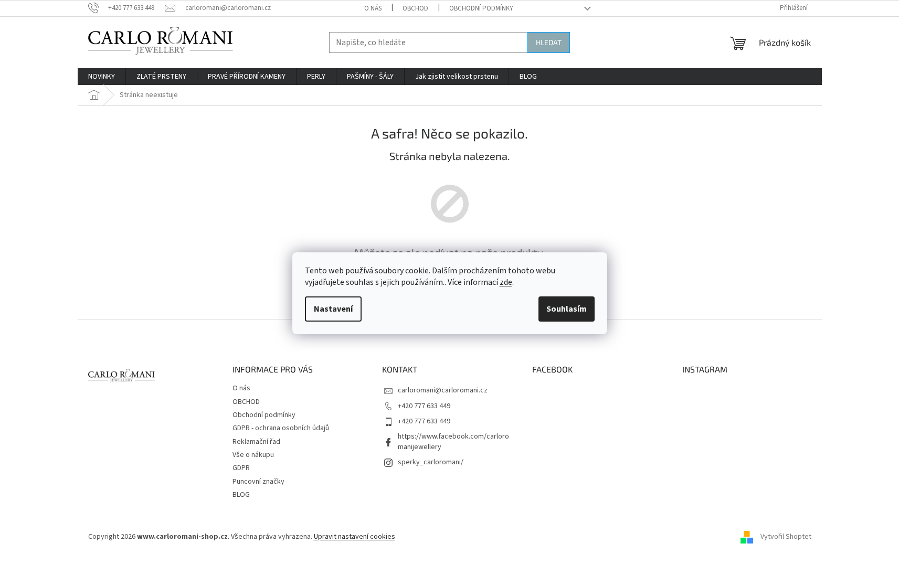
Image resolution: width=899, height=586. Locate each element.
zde (506, 282)
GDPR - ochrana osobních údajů (280, 428)
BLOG (241, 494)
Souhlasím (566, 309)
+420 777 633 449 (424, 406)
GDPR (241, 468)
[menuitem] (101, 76)
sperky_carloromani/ (430, 462)
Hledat (549, 42)
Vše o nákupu (253, 455)
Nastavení (333, 309)
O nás (373, 8)
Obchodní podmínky (481, 8)
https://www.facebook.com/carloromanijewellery (453, 441)
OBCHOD (415, 8)
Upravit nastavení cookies (354, 536)
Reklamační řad (256, 441)
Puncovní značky (258, 481)
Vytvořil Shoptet (785, 536)
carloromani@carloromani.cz (443, 390)
